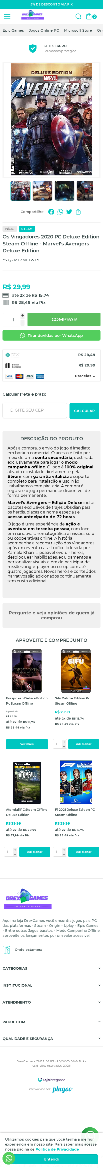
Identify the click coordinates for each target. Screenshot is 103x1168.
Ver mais (27, 744)
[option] (13, 30)
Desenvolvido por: (39, 1089)
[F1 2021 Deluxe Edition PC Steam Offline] (76, 809)
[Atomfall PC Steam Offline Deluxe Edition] (27, 809)
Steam (26, 229)
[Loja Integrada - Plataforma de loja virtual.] (51, 1080)
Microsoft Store (78, 30)
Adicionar (84, 744)
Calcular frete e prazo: (24, 394)
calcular (84, 411)
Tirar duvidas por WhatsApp (55, 335)
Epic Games (13, 30)
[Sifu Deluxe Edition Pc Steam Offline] (76, 699)
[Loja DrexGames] (32, 16)
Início (9, 229)
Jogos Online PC (44, 30)
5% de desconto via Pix (51, 4)
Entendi (51, 1159)
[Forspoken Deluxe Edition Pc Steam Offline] (27, 699)
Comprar (64, 319)
